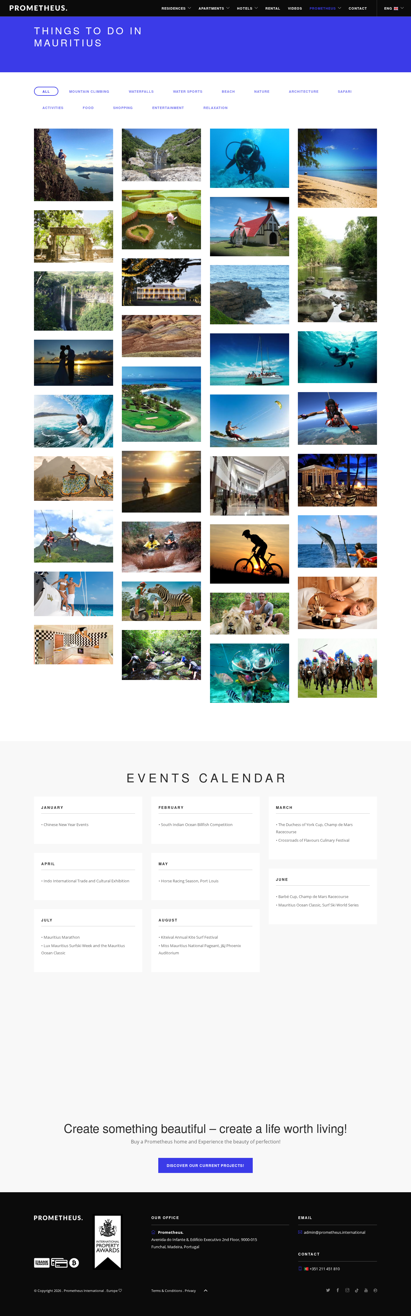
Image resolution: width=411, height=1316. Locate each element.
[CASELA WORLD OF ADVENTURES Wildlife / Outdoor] (73, 236)
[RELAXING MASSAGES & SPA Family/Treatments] (337, 602)
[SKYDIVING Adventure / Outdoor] (337, 418)
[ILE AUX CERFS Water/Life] (337, 167)
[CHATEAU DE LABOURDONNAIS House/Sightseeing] (161, 282)
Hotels (244, 8)
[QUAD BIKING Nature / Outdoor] (161, 546)
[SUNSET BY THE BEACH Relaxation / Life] (73, 362)
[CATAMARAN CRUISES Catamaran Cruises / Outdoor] (249, 359)
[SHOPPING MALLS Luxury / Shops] (249, 485)
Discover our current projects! (205, 1165)
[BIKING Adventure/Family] (249, 553)
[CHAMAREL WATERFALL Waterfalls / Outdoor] (73, 300)
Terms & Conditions (166, 1290)
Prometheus (323, 8)
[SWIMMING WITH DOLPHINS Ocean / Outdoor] (337, 357)
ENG (389, 8)
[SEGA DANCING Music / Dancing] (73, 478)
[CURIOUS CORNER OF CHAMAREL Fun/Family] (73, 644)
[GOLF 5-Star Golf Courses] (161, 403)
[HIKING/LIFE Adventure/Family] (249, 672)
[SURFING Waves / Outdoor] (73, 420)
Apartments (211, 8)
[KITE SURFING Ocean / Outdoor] (249, 420)
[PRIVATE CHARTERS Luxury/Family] (73, 593)
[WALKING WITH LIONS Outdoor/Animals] (249, 613)
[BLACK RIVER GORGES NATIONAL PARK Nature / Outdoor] (337, 269)
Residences (174, 8)
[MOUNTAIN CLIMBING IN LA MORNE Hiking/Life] (73, 164)
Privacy (190, 1290)
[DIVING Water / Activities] (249, 158)
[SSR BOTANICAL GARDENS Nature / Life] (161, 219)
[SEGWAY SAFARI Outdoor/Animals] (161, 600)
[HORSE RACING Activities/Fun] (337, 667)
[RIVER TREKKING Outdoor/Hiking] (161, 654)
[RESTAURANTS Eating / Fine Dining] (337, 479)
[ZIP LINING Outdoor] (73, 535)
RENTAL (272, 8)
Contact (358, 8)
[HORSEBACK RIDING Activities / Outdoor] (161, 481)
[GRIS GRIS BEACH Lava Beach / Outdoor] (249, 294)
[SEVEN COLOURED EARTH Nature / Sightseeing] (161, 335)
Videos (295, 8)
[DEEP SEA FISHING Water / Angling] (337, 541)
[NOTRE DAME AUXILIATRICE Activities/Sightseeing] (249, 226)
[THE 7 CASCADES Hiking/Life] (161, 154)
